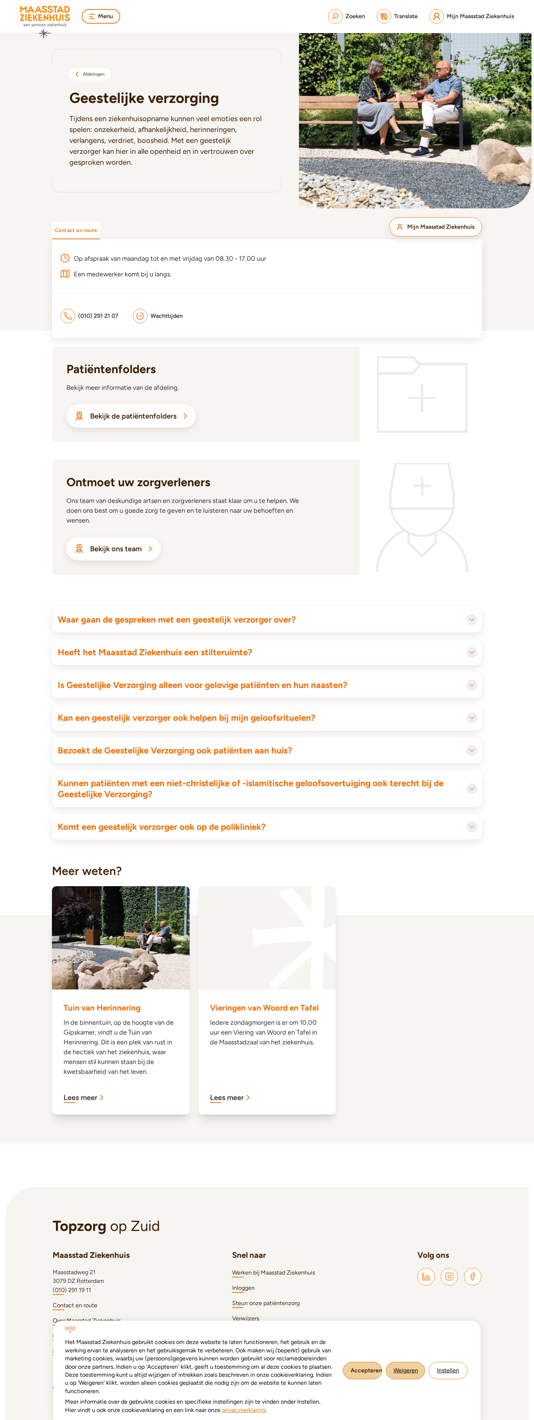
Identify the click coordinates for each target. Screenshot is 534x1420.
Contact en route (75, 1305)
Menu (105, 16)
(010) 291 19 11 (72, 1290)
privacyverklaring (244, 1410)
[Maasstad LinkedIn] (426, 1276)
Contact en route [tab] (76, 230)
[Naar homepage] (45, 22)
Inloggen (243, 1287)
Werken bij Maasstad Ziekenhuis (273, 1272)
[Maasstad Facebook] (472, 1276)
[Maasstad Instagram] (449, 1276)
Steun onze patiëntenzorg (266, 1303)
